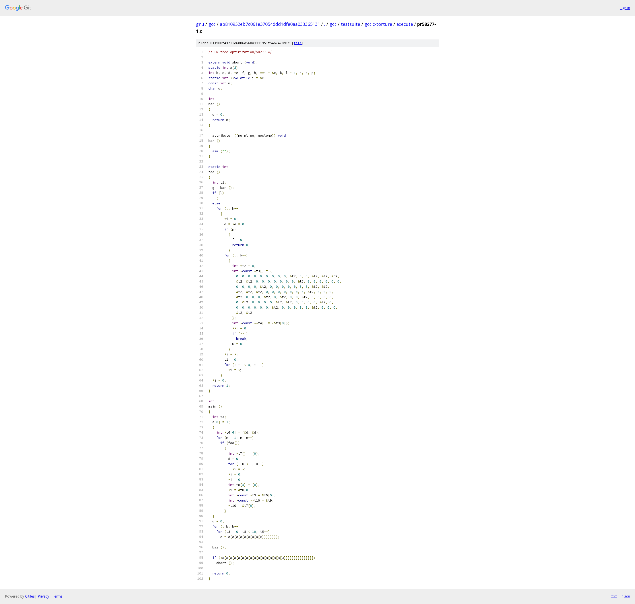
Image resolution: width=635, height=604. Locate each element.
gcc (212, 24)
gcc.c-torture (378, 24)
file (298, 43)
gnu (200, 24)
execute (404, 24)
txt (614, 596)
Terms (57, 596)
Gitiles (30, 596)
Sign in (625, 7)
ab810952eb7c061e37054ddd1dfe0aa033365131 (270, 24)
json (626, 596)
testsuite (350, 24)
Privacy (43, 596)
